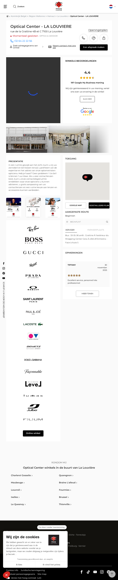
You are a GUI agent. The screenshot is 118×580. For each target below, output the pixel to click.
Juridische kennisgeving (33, 570)
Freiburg (72, 546)
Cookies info (12, 570)
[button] (5, 6)
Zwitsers (64, 543)
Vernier (82, 546)
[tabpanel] (87, 239)
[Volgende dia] (58, 207)
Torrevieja (81, 535)
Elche (71, 535)
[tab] (76, 230)
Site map (41, 574)
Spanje (63, 532)
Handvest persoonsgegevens (20, 574)
